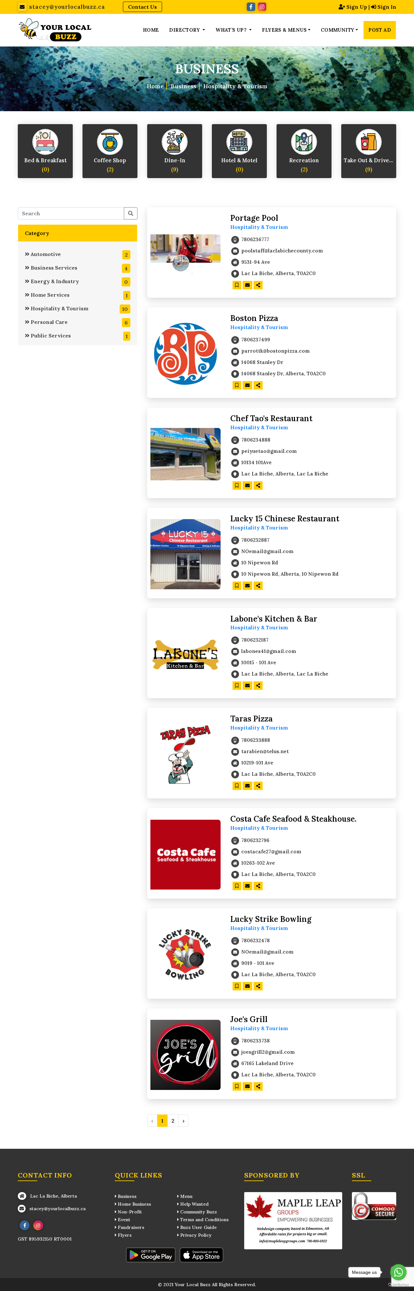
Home (151, 30)
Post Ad (379, 30)
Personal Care (78, 322)
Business (183, 86)
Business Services (78, 268)
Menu (185, 1196)
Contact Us (142, 7)
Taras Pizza (251, 719)
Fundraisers (130, 1227)
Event (123, 1219)
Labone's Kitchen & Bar (273, 619)
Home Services (78, 295)
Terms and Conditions (204, 1219)
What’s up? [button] (231, 30)
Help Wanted (194, 1204)
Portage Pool (254, 218)
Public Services (78, 335)
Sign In (386, 7)
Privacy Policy (195, 1235)
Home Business (133, 1204)
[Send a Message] (247, 285)
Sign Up (356, 7)
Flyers (124, 1235)
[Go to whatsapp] (398, 1272)
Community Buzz (198, 1212)
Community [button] (337, 30)
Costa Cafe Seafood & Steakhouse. (293, 819)
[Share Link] (258, 285)
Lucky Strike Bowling (270, 919)
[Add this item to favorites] (237, 285)
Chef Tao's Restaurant (271, 418)
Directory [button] (185, 30)
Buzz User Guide (198, 1227)
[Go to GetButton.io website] (398, 1284)
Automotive (78, 254)
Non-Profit (129, 1212)
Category (37, 233)
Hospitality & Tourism (78, 308)
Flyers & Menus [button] (284, 30)
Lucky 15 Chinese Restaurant (284, 519)
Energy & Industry (78, 281)
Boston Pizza (254, 318)
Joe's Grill (248, 1019)
